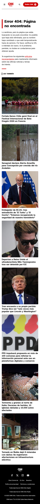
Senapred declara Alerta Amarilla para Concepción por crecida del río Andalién (20, 166)
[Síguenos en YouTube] (28, 475)
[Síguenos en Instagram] (22, 475)
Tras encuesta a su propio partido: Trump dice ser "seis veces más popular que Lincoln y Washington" (19, 309)
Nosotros (29, 480)
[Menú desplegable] (4, 4)
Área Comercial (13, 480)
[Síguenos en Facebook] (12, 475)
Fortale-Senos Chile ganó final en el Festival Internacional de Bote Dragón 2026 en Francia (19, 119)
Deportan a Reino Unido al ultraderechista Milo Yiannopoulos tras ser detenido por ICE (19, 262)
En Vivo (22, 480)
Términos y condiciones (27, 484)
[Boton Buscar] (19, 4)
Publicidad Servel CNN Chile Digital (20, 488)
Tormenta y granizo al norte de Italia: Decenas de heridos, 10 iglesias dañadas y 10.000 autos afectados (18, 406)
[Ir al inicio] (10, 4)
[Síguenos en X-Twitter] (17, 475)
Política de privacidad (11, 484)
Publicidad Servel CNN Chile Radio (20, 492)
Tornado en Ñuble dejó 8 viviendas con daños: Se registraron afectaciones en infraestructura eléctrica (19, 456)
